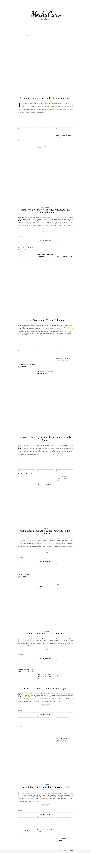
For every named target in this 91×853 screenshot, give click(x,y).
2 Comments (48, 636)
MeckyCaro (45, 14)
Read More (45, 117)
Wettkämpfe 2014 (41, 146)
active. (37, 35)
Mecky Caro (20, 121)
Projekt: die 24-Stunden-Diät (25, 474)
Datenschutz (52, 35)
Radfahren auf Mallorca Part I (26, 831)
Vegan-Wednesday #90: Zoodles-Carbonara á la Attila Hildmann (45, 211)
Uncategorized (45, 95)
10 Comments (49, 322)
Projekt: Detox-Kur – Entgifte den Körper (45, 688)
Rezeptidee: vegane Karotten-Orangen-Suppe (45, 786)
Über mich (30, 35)
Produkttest (45, 528)
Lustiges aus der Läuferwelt (44, 484)
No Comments (48, 691)
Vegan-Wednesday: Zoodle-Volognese (45, 320)
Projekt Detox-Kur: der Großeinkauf (45, 633)
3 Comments (48, 215)
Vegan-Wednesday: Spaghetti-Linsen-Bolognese (45, 98)
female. (44, 35)
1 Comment (48, 442)
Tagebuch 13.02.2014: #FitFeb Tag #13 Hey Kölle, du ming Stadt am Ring (44, 676)
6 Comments (48, 100)
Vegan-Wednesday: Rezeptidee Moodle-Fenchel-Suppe (45, 438)
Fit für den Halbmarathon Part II (64, 256)
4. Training (40, 736)
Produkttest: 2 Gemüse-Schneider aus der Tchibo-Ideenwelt (46, 532)
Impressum (61, 35)
